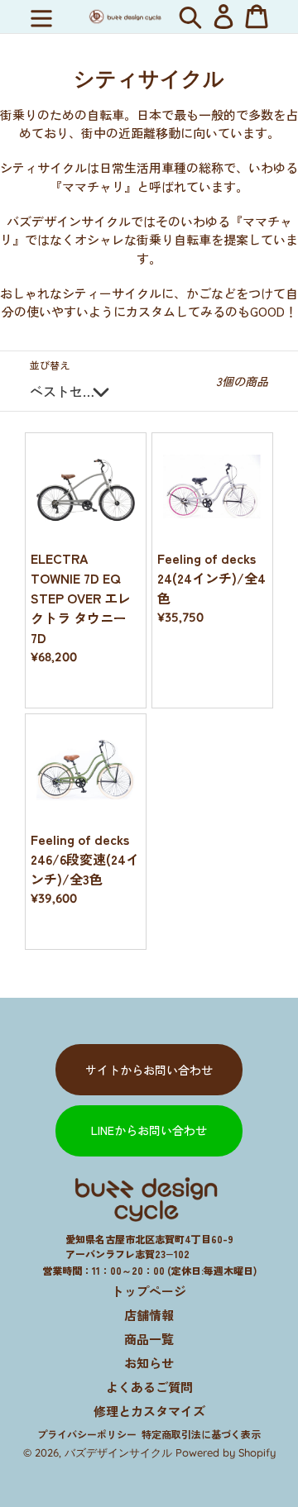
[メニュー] (41, 16)
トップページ (149, 1291)
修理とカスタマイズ (149, 1410)
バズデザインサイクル (118, 1452)
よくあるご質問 (149, 1386)
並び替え (50, 365)
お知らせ (149, 1362)
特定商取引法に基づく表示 (201, 1434)
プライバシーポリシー (87, 1434)
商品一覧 (149, 1338)
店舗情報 (149, 1314)
